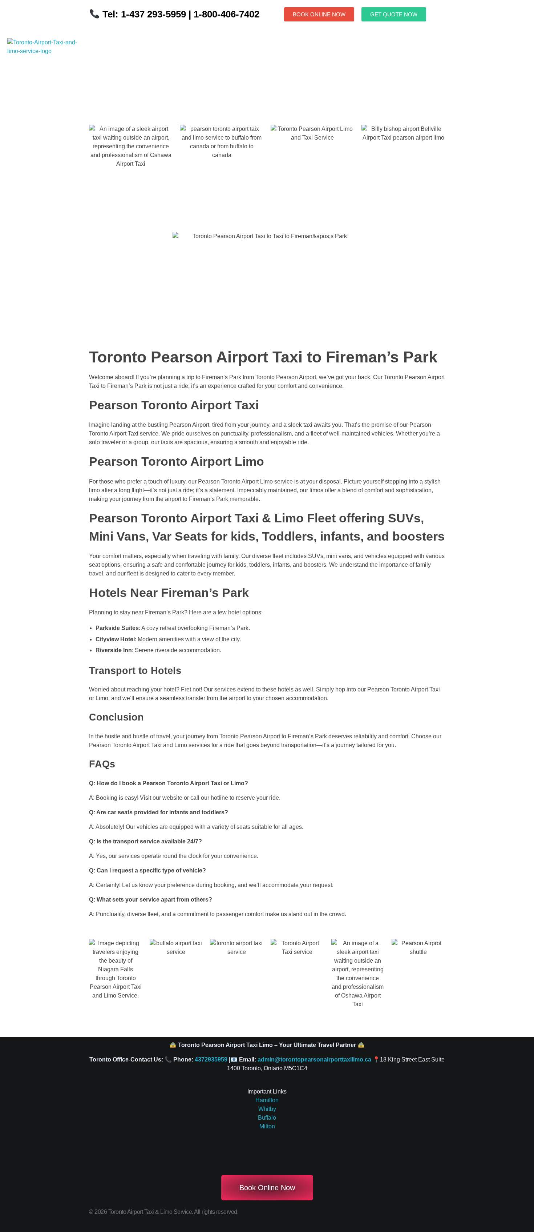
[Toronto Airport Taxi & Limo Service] (46, 63)
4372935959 (211, 1059)
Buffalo (267, 1118)
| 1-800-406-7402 (222, 14)
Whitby (267, 1109)
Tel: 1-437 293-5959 (144, 14)
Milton (267, 1126)
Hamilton (267, 1100)
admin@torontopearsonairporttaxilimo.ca (314, 1059)
